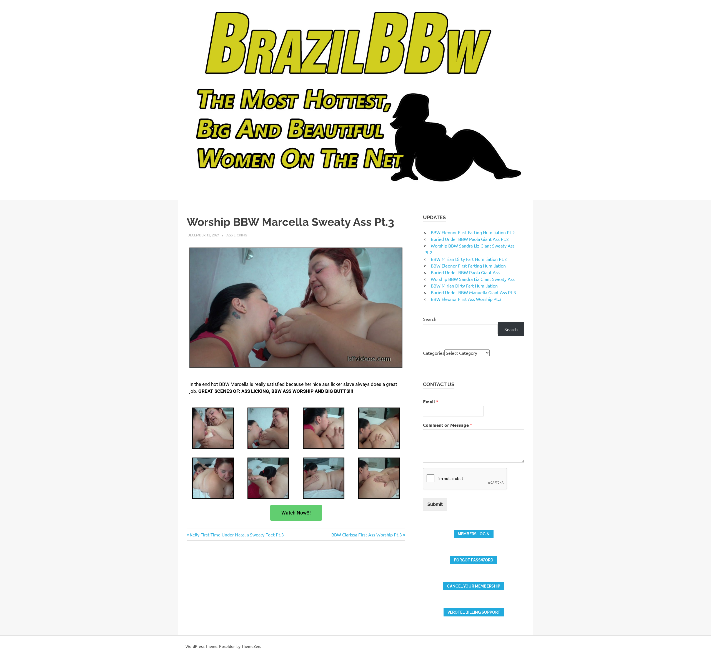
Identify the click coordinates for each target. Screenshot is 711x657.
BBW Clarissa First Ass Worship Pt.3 (366, 534)
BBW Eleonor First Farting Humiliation (468, 265)
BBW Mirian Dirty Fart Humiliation (464, 285)
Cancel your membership (473, 586)
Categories (433, 353)
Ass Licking (236, 235)
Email (430, 401)
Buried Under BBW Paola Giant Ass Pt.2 (470, 239)
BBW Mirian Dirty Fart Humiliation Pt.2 (469, 259)
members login (474, 534)
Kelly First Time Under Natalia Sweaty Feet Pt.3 (236, 534)
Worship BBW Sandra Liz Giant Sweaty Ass (473, 279)
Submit (435, 504)
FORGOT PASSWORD (473, 560)
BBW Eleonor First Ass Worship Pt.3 (466, 299)
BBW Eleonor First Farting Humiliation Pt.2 (473, 232)
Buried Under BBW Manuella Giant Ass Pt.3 (473, 292)
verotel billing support (473, 612)
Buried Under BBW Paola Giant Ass (465, 272)
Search (429, 319)
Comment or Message (447, 425)
